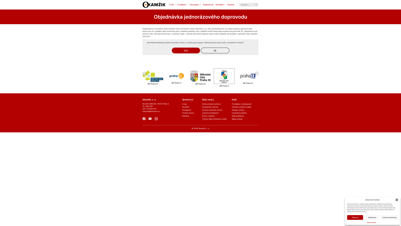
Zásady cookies (371, 222)
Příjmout (355, 217)
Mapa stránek (237, 119)
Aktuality (185, 107)
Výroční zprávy (188, 113)
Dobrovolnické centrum (211, 104)
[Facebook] (144, 120)
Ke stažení (220, 5)
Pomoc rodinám (208, 116)
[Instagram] (156, 120)
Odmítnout (372, 217)
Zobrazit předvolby (389, 217)
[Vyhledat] (256, 4)
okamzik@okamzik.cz (151, 111)
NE (215, 50)
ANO (186, 50)
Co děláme (182, 5)
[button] (397, 200)
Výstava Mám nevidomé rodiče (214, 119)
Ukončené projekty (239, 113)
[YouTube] (150, 120)
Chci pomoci (194, 5)
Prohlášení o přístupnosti (241, 104)
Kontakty (231, 5)
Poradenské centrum (210, 107)
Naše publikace (238, 116)
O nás (171, 5)
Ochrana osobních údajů (241, 107)
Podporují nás (208, 5)
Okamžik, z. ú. (203, 128)
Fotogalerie (186, 110)
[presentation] (144, 73)
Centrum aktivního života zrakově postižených (212, 111)
